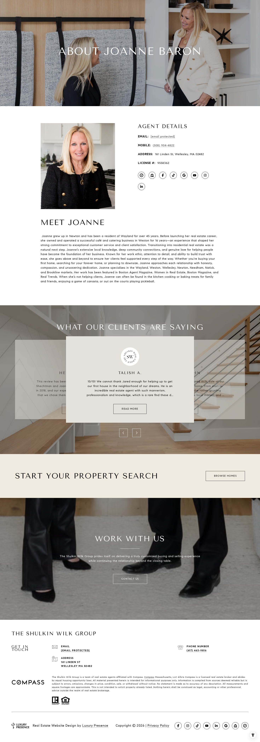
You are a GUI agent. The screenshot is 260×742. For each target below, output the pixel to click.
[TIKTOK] (173, 175)
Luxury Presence (95, 725)
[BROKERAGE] (141, 175)
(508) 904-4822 (163, 145)
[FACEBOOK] (162, 175)
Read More (130, 408)
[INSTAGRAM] (205, 175)
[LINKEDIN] (141, 186)
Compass (149, 677)
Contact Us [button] (130, 578)
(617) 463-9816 (197, 650)
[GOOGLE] (183, 175)
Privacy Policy (158, 725)
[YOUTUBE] (194, 175)
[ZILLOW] (152, 175)
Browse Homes (225, 475)
